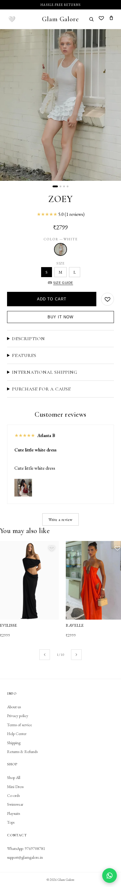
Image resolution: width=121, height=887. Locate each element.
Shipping (14, 742)
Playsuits (13, 813)
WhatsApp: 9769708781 (26, 848)
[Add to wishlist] (107, 299)
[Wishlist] (101, 19)
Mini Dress (15, 786)
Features (24, 355)
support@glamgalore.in (25, 857)
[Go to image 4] (67, 186)
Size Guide (63, 282)
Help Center (16, 733)
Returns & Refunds (22, 751)
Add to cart (51, 299)
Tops (10, 822)
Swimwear (15, 804)
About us (14, 706)
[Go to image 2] (60, 186)
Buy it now (60, 317)
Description (28, 339)
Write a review (60, 519)
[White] (60, 249)
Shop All (13, 777)
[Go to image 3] (64, 186)
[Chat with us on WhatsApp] (109, 875)
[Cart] (111, 19)
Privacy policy (17, 715)
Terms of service (19, 724)
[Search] (91, 19)
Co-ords (13, 795)
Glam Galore (60, 19)
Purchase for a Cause (41, 389)
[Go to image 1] (55, 186)
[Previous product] (44, 654)
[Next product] (76, 654)
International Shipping (44, 372)
